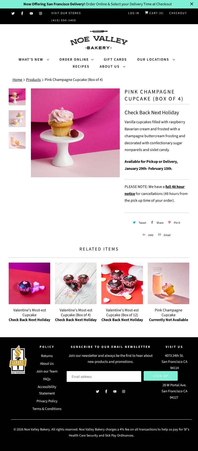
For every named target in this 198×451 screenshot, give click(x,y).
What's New (31, 59)
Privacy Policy (46, 401)
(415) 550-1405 (63, 20)
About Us (110, 66)
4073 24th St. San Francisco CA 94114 (174, 362)
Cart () (156, 13)
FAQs (46, 379)
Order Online (74, 59)
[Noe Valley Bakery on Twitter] (13, 13)
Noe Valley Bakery (37, 429)
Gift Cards (115, 59)
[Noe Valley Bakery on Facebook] (22, 13)
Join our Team (46, 371)
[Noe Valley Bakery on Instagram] (40, 13)
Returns (47, 355)
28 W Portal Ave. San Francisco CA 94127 (174, 391)
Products (33, 79)
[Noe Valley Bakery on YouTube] (31, 13)
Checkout (178, 13)
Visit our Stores (66, 13)
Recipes (81, 66)
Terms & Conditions (46, 408)
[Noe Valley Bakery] (99, 40)
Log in (133, 13)
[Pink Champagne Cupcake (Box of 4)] (75, 132)
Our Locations (153, 59)
